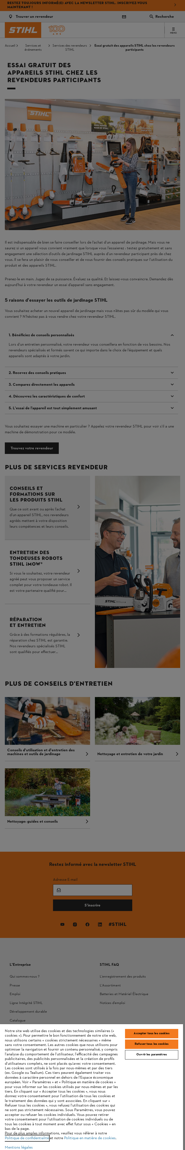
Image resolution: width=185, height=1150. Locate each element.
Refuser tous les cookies (152, 1044)
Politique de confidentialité (27, 1138)
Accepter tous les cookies (151, 1033)
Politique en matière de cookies (90, 1138)
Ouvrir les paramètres (151, 1054)
